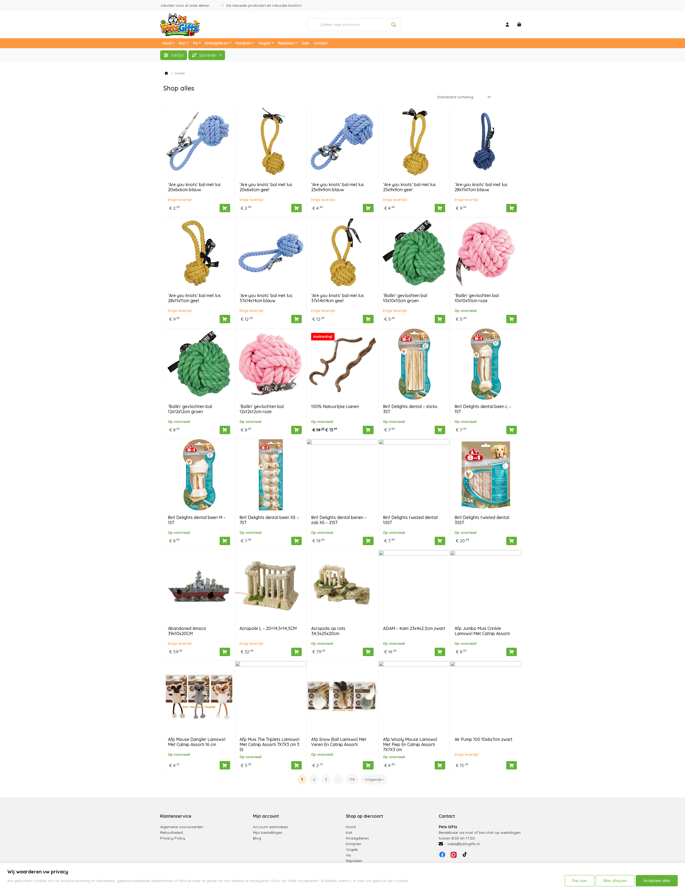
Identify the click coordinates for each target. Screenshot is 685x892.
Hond (167, 43)
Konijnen (243, 43)
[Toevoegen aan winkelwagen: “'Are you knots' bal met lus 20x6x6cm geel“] (296, 208)
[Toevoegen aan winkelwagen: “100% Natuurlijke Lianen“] (368, 430)
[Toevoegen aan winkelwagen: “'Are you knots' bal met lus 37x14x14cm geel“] (368, 319)
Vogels (264, 43)
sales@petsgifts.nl (463, 843)
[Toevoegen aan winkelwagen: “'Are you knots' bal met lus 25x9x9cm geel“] (439, 208)
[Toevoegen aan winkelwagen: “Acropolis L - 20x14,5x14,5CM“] (296, 651)
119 (352, 779)
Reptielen (286, 43)
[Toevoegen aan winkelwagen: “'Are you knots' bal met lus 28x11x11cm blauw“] (511, 208)
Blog (257, 838)
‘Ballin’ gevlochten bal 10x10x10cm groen (405, 298)
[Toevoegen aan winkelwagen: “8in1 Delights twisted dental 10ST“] (439, 540)
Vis (195, 43)
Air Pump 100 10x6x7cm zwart (483, 739)
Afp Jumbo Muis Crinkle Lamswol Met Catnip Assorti (482, 631)
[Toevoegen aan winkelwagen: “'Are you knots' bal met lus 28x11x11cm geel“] (224, 319)
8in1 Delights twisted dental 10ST (410, 520)
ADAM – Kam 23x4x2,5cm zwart (414, 628)
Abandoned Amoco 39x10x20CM (187, 631)
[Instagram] (453, 854)
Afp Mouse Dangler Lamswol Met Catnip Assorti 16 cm (196, 742)
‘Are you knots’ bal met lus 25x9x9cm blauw (337, 187)
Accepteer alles (656, 880)
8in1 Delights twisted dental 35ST (482, 520)
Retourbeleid (171, 832)
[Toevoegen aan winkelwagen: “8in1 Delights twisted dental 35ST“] (511, 540)
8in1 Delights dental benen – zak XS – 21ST (339, 520)
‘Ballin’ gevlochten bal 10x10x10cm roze (477, 298)
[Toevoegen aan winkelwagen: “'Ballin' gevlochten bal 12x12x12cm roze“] (296, 430)
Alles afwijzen (615, 880)
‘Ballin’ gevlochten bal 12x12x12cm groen (190, 409)
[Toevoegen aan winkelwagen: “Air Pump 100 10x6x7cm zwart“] (511, 765)
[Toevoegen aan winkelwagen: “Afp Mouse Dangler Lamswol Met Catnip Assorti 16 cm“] (224, 765)
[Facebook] (442, 854)
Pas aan (579, 880)
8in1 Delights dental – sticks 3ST (410, 409)
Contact (321, 43)
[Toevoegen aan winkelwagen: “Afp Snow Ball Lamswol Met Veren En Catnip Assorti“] (368, 765)
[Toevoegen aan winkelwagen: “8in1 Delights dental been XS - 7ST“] (296, 540)
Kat (182, 43)
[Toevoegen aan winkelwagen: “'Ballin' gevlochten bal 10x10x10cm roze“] (511, 319)
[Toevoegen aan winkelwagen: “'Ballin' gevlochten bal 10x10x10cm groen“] (439, 319)
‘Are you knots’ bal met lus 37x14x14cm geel (337, 298)
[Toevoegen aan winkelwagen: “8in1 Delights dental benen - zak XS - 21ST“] (368, 540)
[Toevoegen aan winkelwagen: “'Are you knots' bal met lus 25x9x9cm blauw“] (368, 208)
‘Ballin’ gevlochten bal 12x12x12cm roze (262, 409)
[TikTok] (464, 854)
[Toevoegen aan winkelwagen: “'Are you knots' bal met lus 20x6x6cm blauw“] (224, 208)
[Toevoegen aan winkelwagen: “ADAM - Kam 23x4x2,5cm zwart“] (439, 651)
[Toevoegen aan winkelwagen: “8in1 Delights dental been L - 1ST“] (511, 430)
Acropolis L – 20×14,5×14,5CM (268, 628)
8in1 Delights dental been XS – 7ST (269, 520)
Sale (305, 43)
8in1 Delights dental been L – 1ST (483, 409)
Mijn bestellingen (267, 832)
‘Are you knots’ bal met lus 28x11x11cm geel (194, 298)
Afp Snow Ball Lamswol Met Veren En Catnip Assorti (338, 742)
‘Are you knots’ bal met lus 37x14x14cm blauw (266, 298)
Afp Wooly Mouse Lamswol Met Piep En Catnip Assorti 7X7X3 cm (410, 744)
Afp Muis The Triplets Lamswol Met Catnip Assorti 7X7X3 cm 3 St (269, 744)
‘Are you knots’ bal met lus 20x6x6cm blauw (194, 187)
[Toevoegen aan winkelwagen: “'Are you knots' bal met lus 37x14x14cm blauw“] (296, 319)
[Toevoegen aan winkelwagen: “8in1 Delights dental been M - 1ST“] (224, 540)
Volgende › (374, 779)
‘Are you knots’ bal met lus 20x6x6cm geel (266, 187)
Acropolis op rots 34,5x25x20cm (328, 631)
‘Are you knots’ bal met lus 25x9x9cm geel (409, 187)
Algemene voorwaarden (181, 826)
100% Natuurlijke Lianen (335, 406)
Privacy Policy (172, 838)
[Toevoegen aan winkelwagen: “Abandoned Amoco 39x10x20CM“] (224, 651)
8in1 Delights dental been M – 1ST (197, 520)
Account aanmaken (270, 826)
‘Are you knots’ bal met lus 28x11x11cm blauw (481, 187)
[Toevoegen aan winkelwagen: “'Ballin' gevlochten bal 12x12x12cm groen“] (224, 430)
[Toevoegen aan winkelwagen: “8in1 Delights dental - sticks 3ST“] (439, 430)
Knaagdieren (216, 43)
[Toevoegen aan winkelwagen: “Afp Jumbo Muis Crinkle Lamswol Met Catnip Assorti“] (511, 651)
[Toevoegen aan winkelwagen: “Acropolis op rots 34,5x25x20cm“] (368, 651)
